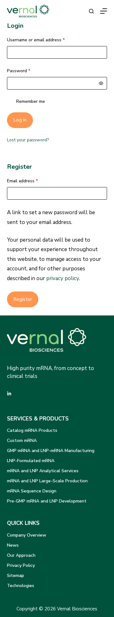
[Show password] (101, 83)
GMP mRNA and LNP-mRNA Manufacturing (50, 451)
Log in (20, 120)
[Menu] (103, 11)
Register (22, 299)
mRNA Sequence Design (31, 491)
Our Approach (21, 555)
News (13, 545)
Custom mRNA (22, 441)
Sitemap (15, 576)
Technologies (20, 586)
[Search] (91, 11)
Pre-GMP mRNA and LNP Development (46, 501)
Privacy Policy (21, 565)
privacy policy (62, 278)
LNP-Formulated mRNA (30, 461)
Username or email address (45, 40)
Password (27, 71)
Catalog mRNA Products (32, 430)
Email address (31, 181)
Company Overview (26, 535)
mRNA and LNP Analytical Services (43, 471)
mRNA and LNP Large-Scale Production (47, 481)
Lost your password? (28, 140)
